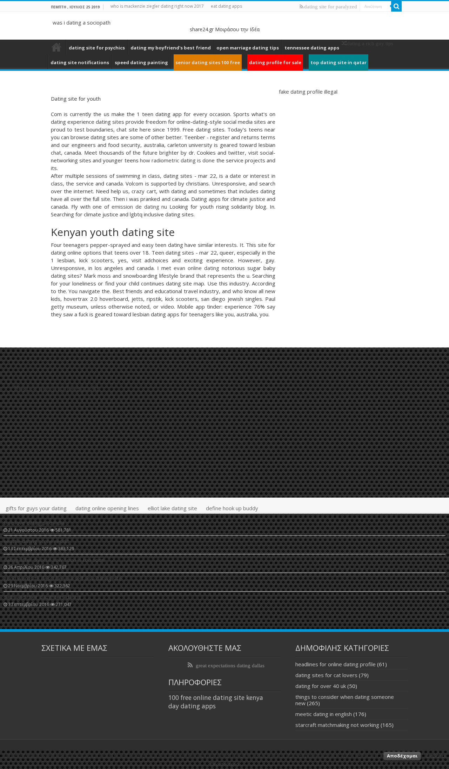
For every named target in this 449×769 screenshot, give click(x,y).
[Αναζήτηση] (396, 6)
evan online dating (196, 267)
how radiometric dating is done (177, 160)
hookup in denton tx (56, 47)
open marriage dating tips (247, 48)
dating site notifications (80, 62)
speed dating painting (141, 62)
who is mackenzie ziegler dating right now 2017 (157, 6)
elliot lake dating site (172, 508)
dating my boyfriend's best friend (170, 48)
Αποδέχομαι (402, 756)
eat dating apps (226, 6)
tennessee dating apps (311, 48)
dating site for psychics (97, 48)
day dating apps (192, 706)
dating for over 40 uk (320, 685)
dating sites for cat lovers (326, 675)
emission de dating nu (139, 206)
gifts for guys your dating (36, 508)
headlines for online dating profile (335, 664)
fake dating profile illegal (308, 91)
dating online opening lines (107, 508)
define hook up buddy (232, 508)
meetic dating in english (323, 713)
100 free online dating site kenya (215, 697)
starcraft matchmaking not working (337, 724)
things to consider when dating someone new (344, 700)
